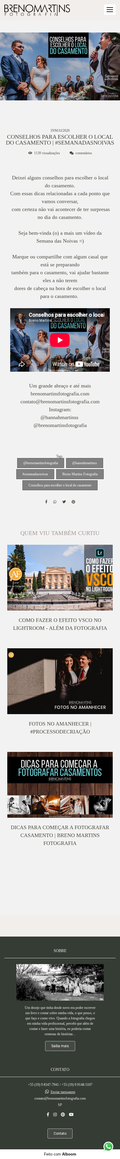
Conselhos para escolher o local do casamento (60, 485)
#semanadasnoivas (35, 474)
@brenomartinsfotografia (40, 463)
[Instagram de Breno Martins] (55, 1114)
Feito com (60, 1154)
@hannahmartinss (84, 463)
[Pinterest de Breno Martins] (63, 1114)
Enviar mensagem (63, 1092)
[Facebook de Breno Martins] (48, 1114)
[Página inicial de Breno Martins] (37, 10)
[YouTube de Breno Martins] (71, 1114)
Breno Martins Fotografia (80, 474)
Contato (60, 1133)
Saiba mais (60, 1046)
